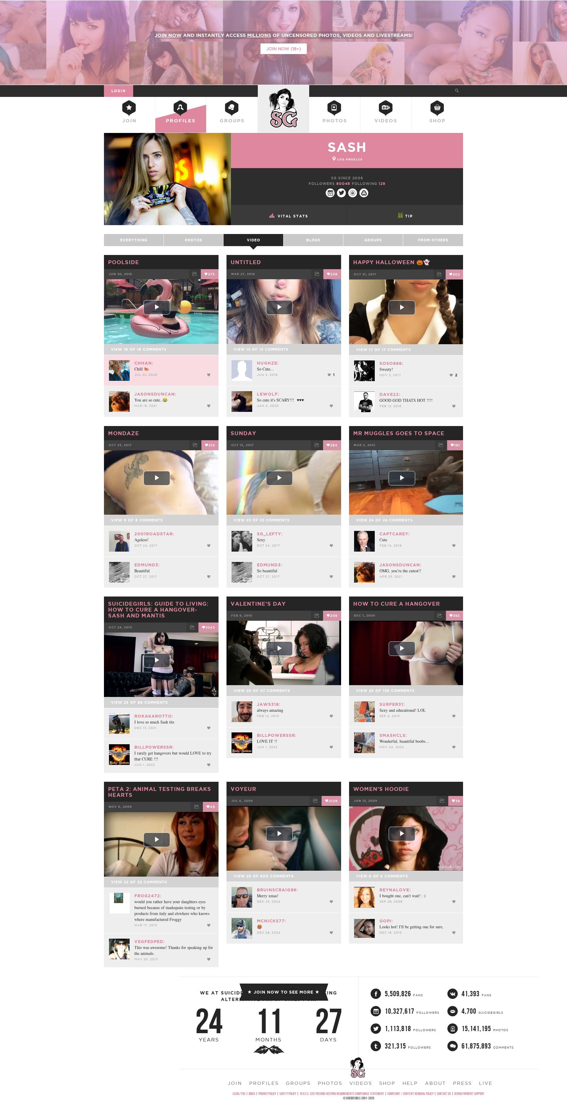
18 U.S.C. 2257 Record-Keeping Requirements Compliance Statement (341, 1093)
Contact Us (444, 1093)
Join (129, 120)
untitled (246, 262)
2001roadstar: (154, 534)
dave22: (389, 394)
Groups (232, 120)
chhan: (143, 363)
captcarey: (394, 534)
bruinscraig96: (277, 890)
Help (410, 1083)
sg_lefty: (270, 534)
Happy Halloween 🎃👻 (391, 262)
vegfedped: (149, 941)
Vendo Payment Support (469, 1093)
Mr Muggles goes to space (398, 433)
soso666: (391, 363)
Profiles (180, 120)
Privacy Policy (267, 1093)
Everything (133, 240)
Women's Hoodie (381, 789)
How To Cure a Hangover (396, 604)
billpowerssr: (154, 747)
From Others (433, 240)
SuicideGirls (283, 90)
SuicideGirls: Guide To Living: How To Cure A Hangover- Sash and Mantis (158, 609)
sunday (243, 433)
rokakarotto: (153, 716)
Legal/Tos (239, 1093)
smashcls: (393, 735)
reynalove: (395, 890)
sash (347, 147)
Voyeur (243, 789)
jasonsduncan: (155, 394)
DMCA (252, 1093)
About (435, 1083)
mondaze (123, 433)
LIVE (486, 1083)
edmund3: (147, 565)
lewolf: (268, 394)
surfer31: (392, 704)
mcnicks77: (271, 921)
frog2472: (148, 895)
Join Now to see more (283, 992)
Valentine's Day (258, 604)
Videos (385, 120)
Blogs (313, 240)
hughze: (268, 363)
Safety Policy (287, 1093)
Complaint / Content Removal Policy (410, 1093)
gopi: (386, 921)
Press (462, 1083)
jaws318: (269, 704)
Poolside (123, 262)
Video (253, 240)
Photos (334, 120)
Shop (437, 120)
